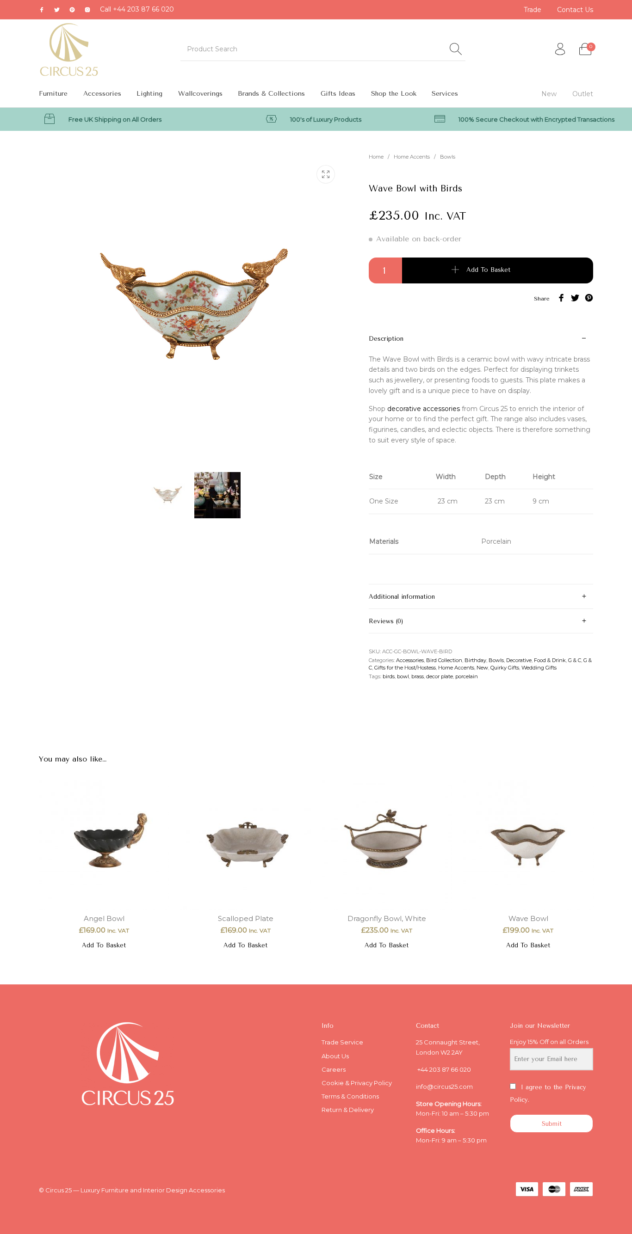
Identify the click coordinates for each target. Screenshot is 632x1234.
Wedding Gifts (539, 667)
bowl (403, 676)
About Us (335, 1056)
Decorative (519, 660)
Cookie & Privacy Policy (357, 1083)
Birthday (475, 660)
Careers (334, 1069)
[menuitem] (533, 9)
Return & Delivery (348, 1109)
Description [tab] (386, 338)
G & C (574, 660)
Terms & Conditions (350, 1096)
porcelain (466, 676)
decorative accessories (423, 409)
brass (417, 676)
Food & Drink (550, 660)
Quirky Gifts (504, 667)
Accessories (410, 660)
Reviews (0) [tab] (386, 621)
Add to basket (488, 269)
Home (376, 156)
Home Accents (412, 156)
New (482, 667)
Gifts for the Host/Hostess (405, 667)
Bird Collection (444, 660)
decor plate (439, 676)
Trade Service (342, 1042)
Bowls (447, 156)
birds (389, 676)
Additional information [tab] (402, 596)
